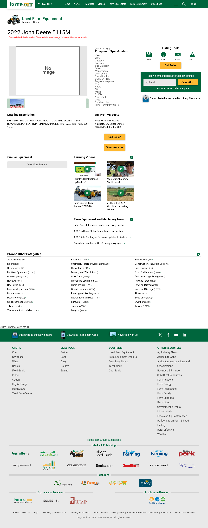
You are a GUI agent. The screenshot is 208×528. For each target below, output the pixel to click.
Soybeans (18, 356)
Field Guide (18, 370)
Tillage (14, 306)
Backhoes (80, 259)
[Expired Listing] (48, 38)
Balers (14, 264)
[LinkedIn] (184, 335)
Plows (142, 293)
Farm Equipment (138, 4)
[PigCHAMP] (78, 500)
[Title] (131, 220)
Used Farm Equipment (121, 352)
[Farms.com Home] (21, 4)
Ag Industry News (167, 352)
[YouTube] (176, 335)
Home (67, 4)
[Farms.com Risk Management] (49, 465)
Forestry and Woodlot (85, 272)
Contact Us (166, 512)
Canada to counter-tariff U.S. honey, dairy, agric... (99, 243)
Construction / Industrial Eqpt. (153, 264)
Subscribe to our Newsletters (35, 334)
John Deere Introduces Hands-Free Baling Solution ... (101, 225)
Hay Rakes (16, 285)
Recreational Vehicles (85, 297)
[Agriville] (22, 453)
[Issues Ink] (51, 500)
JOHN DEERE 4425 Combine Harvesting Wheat (117, 206)
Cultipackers (16, 268)
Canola (16, 366)
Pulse (15, 375)
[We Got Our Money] (120, 175)
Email (177, 59)
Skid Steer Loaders (20, 302)
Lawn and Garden (147, 285)
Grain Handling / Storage (150, 276)
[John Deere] (87, 199)
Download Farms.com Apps (82, 334)
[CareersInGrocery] (118, 483)
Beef (63, 356)
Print (163, 59)
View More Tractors (37, 164)
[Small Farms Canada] (131, 465)
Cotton (16, 379)
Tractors (26, 22)
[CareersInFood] (90, 483)
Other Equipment (83, 289)
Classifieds (156, 4)
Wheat (15, 361)
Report (192, 59)
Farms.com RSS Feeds (185, 512)
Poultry (65, 366)
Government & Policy (169, 407)
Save (149, 59)
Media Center (60, 512)
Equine (64, 370)
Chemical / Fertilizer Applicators (90, 264)
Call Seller (170, 65)
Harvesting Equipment (86, 280)
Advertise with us (128, 334)
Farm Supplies (165, 397)
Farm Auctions (165, 379)
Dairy (63, 361)
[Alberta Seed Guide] (104, 453)
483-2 (46, 4)
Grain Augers (18, 276)
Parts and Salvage (148, 289)
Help (35, 512)
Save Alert (188, 82)
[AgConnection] (186, 465)
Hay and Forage (146, 280)
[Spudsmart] (159, 465)
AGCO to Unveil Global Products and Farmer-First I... (100, 231)
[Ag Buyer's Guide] (76, 453)
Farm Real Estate (117, 4)
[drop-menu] (176, 4)
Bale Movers (144, 259)
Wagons (79, 310)
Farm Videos (164, 402)
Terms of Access (100, 512)
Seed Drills (144, 297)
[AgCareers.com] (63, 483)
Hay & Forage (19, 384)
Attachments (17, 259)
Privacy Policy (117, 512)
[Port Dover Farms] (157, 500)
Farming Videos (84, 157)
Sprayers (80, 302)
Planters (16, 293)
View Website (114, 147)
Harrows (15, 280)
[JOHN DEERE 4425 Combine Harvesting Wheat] (120, 199)
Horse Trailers (81, 285)
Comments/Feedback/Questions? (142, 512)
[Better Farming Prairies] (159, 453)
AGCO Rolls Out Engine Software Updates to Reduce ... (102, 237)
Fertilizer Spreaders (21, 272)
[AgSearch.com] (49, 453)
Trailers (142, 306)
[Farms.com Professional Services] (23, 500)
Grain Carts (80, 276)
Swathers (143, 302)
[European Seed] (22, 465)
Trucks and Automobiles (23, 310)
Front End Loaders (148, 272)
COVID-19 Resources (169, 375)
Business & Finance (168, 370)
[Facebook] (168, 335)
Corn (14, 352)
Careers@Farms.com (79, 512)
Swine (64, 352)
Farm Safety (164, 393)
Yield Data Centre (22, 393)
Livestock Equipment (21, 289)
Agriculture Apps (166, 356)
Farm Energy (164, 384)
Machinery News (118, 361)
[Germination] (76, 465)
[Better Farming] (131, 453)
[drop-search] (184, 4)
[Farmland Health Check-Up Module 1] (87, 175)
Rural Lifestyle (165, 429)
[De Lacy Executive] (145, 483)
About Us (26, 512)
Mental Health (165, 411)
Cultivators (80, 268)
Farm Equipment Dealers (123, 356)
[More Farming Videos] (131, 158)
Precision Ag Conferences (172, 416)
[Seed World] (104, 465)
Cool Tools (115, 370)
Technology (115, 366)
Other (36, 22)
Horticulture (18, 388)
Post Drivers (16, 297)
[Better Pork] (186, 453)
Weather (162, 434)
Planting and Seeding (85, 293)
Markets (89, 4)
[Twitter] (160, 335)
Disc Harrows (145, 268)
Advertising (46, 512)
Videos (101, 4)
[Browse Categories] (198, 254)
